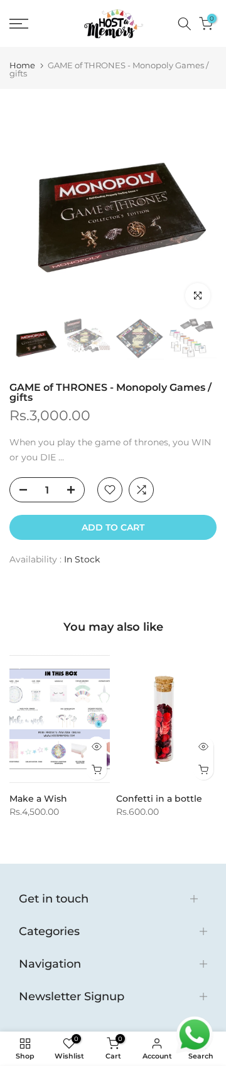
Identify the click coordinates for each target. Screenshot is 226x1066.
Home (22, 65)
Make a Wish (38, 799)
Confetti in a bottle (159, 799)
